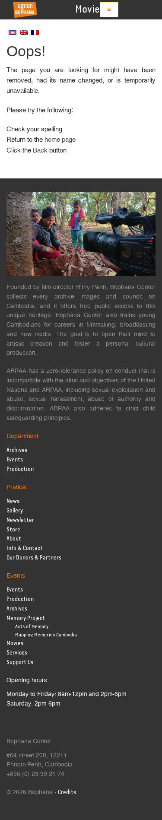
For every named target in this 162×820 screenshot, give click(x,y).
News (12, 501)
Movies (90, 9)
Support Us (19, 662)
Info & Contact (24, 548)
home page (60, 139)
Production (20, 469)
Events (14, 460)
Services (16, 653)
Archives (16, 450)
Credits (67, 792)
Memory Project (25, 618)
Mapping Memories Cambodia (46, 634)
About (13, 539)
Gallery (14, 511)
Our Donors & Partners (33, 558)
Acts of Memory (31, 626)
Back (40, 150)
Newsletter (20, 520)
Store (13, 530)
